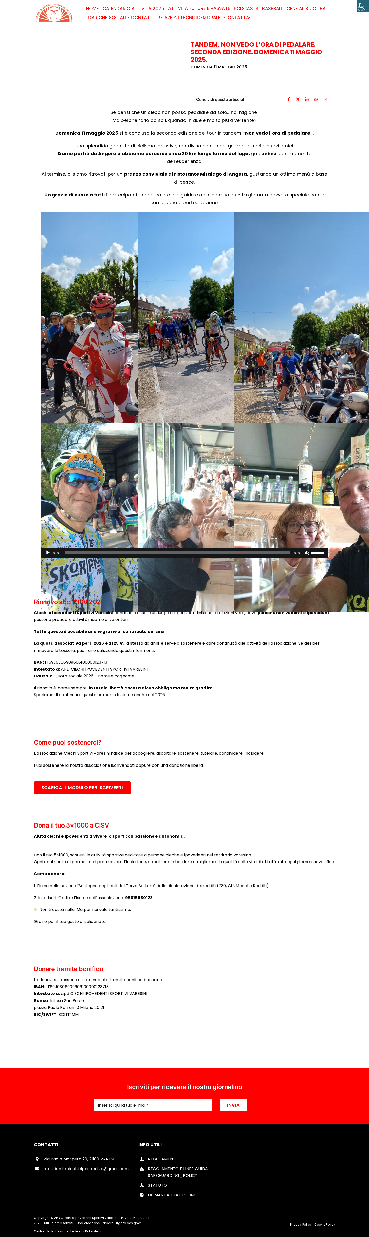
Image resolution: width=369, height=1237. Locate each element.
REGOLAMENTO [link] (163, 1159)
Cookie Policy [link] (324, 1224)
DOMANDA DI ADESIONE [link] (172, 1195)
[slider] (318, 552)
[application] (184, 553)
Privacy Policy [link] (301, 1224)
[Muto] (307, 552)
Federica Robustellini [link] (86, 1231)
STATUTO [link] (157, 1185)
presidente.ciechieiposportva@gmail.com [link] (86, 1169)
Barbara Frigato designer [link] (121, 1223)
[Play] (47, 552)
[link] (363, 6)
